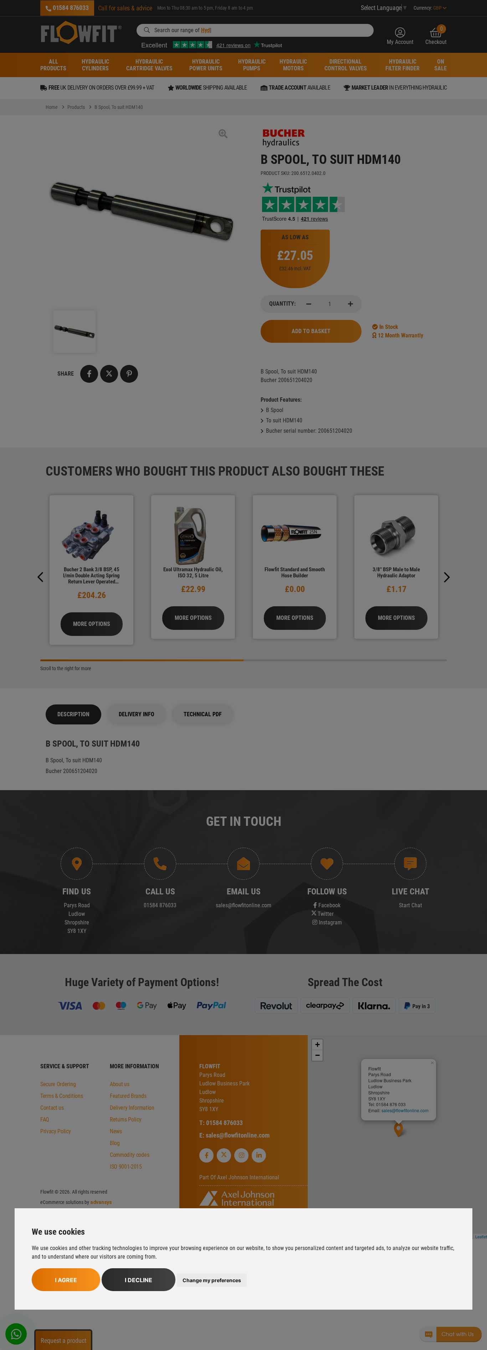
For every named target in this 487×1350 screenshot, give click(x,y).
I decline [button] (138, 1280)
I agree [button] (66, 1280)
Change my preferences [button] (212, 1280)
